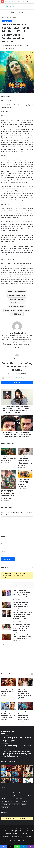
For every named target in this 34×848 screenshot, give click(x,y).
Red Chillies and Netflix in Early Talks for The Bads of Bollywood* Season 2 (8, 690)
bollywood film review (17, 295)
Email (3, 544)
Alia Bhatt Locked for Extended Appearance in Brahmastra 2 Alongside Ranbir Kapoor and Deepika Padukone (25, 692)
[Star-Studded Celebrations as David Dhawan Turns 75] (6, 780)
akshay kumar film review (17, 291)
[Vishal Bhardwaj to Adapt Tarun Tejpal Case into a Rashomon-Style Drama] (6, 605)
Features (16, 795)
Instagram (23, 795)
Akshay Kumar (5, 792)
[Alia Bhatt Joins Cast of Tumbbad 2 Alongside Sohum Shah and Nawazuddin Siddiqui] (6, 768)
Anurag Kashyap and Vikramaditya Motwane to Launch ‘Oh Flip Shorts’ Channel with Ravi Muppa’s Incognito (21, 594)
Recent (16, 585)
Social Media (16, 804)
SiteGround (29, 831)
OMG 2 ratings (24, 310)
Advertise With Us (24, 833)
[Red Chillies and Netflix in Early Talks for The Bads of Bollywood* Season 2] (8, 682)
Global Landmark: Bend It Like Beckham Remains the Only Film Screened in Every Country (8, 715)
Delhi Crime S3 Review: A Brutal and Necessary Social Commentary (8, 458)
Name (3, 536)
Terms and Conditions (18, 836)
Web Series (5, 807)
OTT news (22, 798)
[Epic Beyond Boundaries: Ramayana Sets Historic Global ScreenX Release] (25, 706)
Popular (5, 585)
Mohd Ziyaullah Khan (9, 45)
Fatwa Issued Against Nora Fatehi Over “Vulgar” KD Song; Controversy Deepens (22, 636)
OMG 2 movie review (17, 306)
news (11, 798)
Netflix (29, 795)
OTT (17, 798)
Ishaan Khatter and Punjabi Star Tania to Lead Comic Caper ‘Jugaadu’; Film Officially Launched (21, 627)
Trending (24, 804)
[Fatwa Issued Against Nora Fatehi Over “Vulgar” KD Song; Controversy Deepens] (6, 637)
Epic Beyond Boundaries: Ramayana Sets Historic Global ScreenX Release (23, 715)
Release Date (14, 801)
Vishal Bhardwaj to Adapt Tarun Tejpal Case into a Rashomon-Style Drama (21, 604)
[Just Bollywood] (9, 6)
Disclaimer (14, 833)
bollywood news (23, 792)
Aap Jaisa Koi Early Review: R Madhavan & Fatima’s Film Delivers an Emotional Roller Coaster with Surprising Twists (8, 494)
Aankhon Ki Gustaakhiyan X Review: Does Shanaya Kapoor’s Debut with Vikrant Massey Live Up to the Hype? (25, 461)
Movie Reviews (11, 17)
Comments (27, 585)
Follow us (4, 813)
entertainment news (17, 299)
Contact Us (28, 836)
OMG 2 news (10, 310)
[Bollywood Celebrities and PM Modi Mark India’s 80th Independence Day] (28, 780)
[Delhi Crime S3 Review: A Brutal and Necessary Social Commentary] (8, 451)
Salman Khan (23, 801)
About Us (8, 833)
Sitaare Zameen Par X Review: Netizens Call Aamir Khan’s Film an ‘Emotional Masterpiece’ (25, 483)
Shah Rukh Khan (6, 804)
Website (3, 551)
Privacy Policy (6, 836)
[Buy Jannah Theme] (17, 12)
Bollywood (14, 792)
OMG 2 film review (17, 303)
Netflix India (5, 798)
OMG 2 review (17, 314)
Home (4, 17)
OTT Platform (5, 801)
